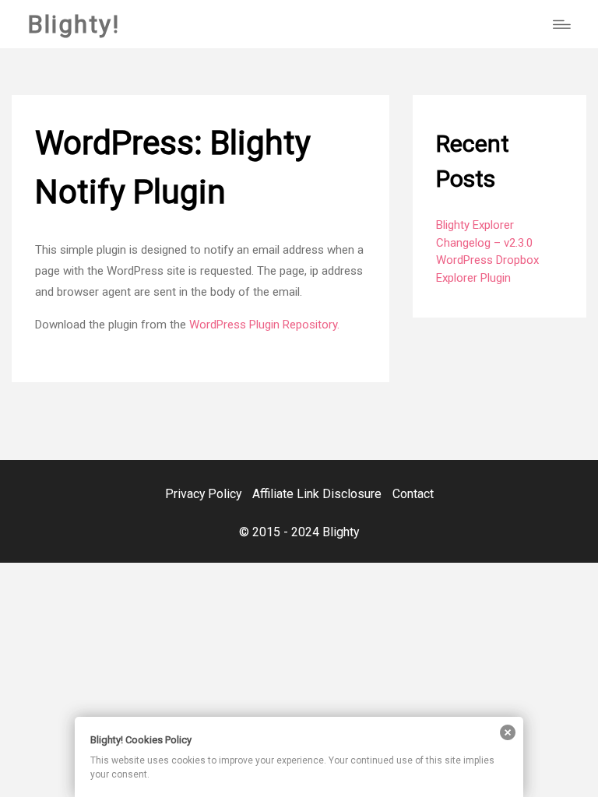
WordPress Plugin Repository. (264, 325)
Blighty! (73, 24)
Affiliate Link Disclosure (317, 493)
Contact (413, 493)
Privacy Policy (203, 493)
